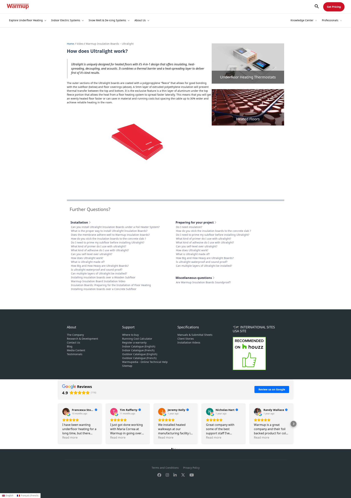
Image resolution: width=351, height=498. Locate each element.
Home (71, 43)
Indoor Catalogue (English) (138, 346)
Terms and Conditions (165, 467)
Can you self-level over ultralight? (91, 254)
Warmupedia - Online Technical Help (145, 362)
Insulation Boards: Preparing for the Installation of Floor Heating (111, 285)
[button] (316, 6)
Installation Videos (188, 342)
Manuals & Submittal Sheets (194, 334)
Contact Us (73, 342)
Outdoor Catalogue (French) (139, 358)
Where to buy (130, 334)
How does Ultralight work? (87, 258)
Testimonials (74, 354)
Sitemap (127, 366)
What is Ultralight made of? (88, 262)
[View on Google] (66, 411)
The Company (75, 334)
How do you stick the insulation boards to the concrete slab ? (108, 238)
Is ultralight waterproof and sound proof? (96, 269)
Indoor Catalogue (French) (138, 350)
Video (79, 43)
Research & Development (82, 338)
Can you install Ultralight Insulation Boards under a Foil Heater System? (115, 227)
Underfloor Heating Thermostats (248, 77)
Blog (69, 346)
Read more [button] (70, 437)
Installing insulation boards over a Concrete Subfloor (103, 289)
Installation (80, 222)
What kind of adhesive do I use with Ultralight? (100, 250)
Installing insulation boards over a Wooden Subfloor (103, 277)
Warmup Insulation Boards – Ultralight (110, 43)
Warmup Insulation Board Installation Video (98, 281)
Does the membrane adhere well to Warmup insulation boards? (110, 234)
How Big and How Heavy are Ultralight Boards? (100, 265)
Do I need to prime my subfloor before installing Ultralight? (107, 242)
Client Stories (185, 338)
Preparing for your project (195, 222)
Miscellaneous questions (194, 278)
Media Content (76, 350)
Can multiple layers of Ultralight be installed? (99, 273)
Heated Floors (248, 118)
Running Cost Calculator (137, 338)
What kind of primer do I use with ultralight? (98, 246)
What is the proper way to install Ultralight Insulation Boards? (109, 231)
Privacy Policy (191, 467)
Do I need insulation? (189, 227)
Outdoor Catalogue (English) (139, 354)
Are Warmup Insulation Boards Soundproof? (203, 282)
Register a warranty (134, 342)
